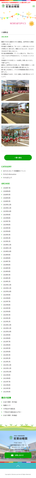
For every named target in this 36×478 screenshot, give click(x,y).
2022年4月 (6, 351)
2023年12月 (7, 285)
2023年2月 (6, 318)
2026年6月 (6, 191)
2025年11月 (7, 208)
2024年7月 (6, 261)
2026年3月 (6, 201)
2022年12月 (7, 325)
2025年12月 (7, 204)
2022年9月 (6, 335)
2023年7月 (6, 301)
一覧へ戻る (18, 157)
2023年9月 (6, 295)
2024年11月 (7, 248)
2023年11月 (7, 288)
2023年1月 (6, 321)
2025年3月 (6, 234)
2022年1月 (6, 361)
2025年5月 (6, 228)
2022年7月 (6, 341)
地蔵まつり (7, 405)
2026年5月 (6, 194)
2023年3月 (6, 315)
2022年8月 (6, 338)
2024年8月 (6, 258)
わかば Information (9, 174)
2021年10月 (7, 371)
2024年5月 (6, 268)
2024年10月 (7, 251)
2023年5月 (6, 308)
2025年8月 (6, 218)
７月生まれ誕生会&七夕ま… (12, 412)
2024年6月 (6, 265)
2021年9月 (6, 375)
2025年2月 (6, 238)
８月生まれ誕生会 (9, 408)
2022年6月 (6, 345)
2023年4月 (6, 311)
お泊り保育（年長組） (10, 415)
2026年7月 (6, 188)
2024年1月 (6, 281)
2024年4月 (6, 271)
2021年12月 (7, 365)
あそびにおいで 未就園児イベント (14, 171)
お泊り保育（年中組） (10, 402)
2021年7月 (6, 381)
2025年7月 (6, 221)
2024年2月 (6, 278)
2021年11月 (7, 368)
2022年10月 (7, 331)
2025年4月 (6, 231)
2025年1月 (6, 241)
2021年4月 (6, 391)
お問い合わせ (19, 455)
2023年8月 (6, 298)
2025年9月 (6, 214)
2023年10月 (7, 291)
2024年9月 (6, 255)
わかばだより (7, 177)
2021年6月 (6, 385)
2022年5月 (6, 348)
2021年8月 (6, 378)
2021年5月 (6, 388)
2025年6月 (6, 224)
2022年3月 (6, 355)
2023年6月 (6, 305)
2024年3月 (6, 275)
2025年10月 (7, 211)
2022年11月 (7, 328)
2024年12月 (7, 245)
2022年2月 (6, 358)
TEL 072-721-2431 (18, 447)
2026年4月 (6, 198)
